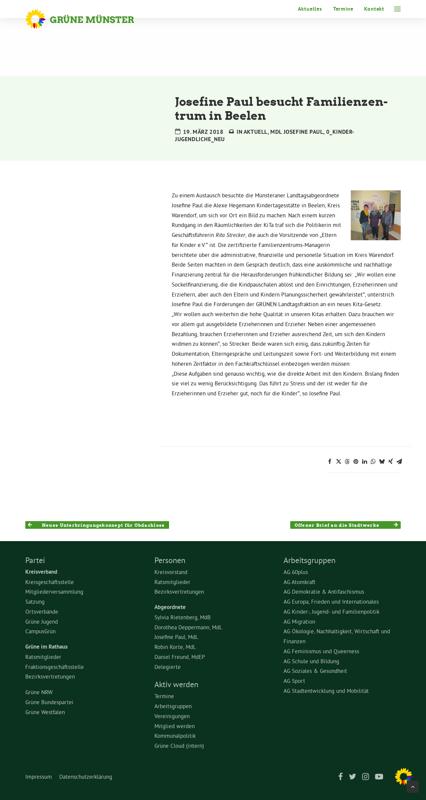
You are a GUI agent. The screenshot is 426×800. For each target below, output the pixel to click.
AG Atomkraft (300, 581)
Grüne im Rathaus (46, 646)
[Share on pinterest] (356, 462)
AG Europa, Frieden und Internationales (331, 601)
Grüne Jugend (41, 621)
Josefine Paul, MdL (176, 636)
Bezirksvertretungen (50, 676)
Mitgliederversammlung (54, 591)
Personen (169, 560)
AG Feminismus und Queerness (321, 651)
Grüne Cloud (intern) (179, 745)
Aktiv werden (176, 684)
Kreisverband (41, 571)
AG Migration (299, 621)
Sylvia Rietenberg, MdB (182, 617)
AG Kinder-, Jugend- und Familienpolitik (331, 611)
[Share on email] (399, 462)
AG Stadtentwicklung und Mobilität (326, 690)
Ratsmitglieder (43, 656)
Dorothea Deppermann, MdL (188, 627)
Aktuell (256, 131)
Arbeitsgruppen (173, 705)
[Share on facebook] (330, 462)
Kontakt (374, 8)
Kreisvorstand (170, 571)
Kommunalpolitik (175, 735)
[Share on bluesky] (382, 462)
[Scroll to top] (413, 785)
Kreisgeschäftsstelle (49, 581)
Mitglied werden (174, 725)
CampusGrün (40, 631)
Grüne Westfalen (45, 711)
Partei (35, 560)
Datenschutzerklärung (85, 776)
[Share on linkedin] (364, 462)
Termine (343, 8)
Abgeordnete (170, 607)
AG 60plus (296, 571)
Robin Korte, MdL (175, 646)
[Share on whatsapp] (373, 462)
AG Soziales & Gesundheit (315, 670)
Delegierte (167, 666)
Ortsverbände (41, 611)
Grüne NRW (39, 692)
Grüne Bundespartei (49, 702)
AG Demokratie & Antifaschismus (324, 591)
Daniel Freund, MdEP (179, 656)
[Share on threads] (347, 462)
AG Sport (294, 680)
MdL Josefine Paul (296, 131)
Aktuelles (310, 8)
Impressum (38, 776)
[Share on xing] (390, 462)
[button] (397, 9)
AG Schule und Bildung (311, 661)
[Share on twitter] (338, 462)
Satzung (35, 601)
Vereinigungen (172, 715)
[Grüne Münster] (88, 19)
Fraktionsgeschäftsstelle (54, 666)
